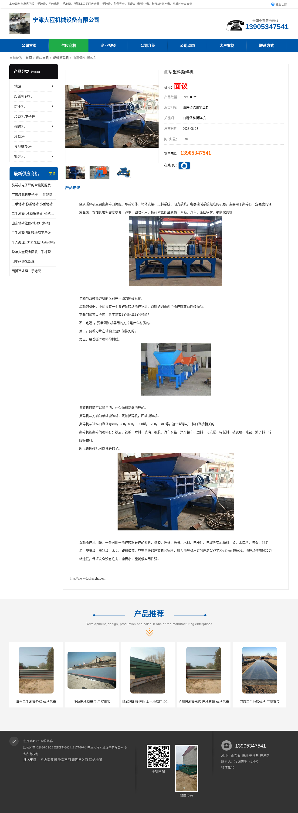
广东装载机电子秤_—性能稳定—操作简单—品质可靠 (34, 194)
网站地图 (95, 760)
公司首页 (29, 46)
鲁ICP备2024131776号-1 (70, 747)
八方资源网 (49, 760)
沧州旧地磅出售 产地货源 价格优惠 (203, 702)
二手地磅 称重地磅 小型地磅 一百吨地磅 (34, 204)
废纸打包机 (23, 96)
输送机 (19, 126)
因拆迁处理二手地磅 (26, 271)
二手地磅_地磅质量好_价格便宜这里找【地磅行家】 (34, 213)
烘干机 (19, 106)
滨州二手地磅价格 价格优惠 (36, 702)
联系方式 (266, 46)
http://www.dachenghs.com (87, 578)
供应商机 (68, 46)
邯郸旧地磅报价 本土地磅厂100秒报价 (149, 702)
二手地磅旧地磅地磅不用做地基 (34, 233)
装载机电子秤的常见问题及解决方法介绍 (34, 185)
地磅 (17, 86)
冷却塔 (19, 136)
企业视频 (108, 46)
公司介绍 (147, 46)
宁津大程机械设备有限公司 (105, 747)
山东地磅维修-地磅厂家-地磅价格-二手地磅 (34, 223)
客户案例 (227, 46)
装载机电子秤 (24, 116)
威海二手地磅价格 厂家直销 (260, 702)
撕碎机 (19, 156)
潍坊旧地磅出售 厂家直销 (92, 702)
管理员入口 (80, 760)
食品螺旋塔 (23, 146)
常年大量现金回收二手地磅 (31, 252)
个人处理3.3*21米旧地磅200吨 (33, 242)
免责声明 (64, 760)
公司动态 (187, 46)
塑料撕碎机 (61, 58)
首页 (29, 58)
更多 (52, 174)
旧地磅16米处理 (23, 261)
